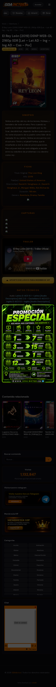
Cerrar (52, 306)
